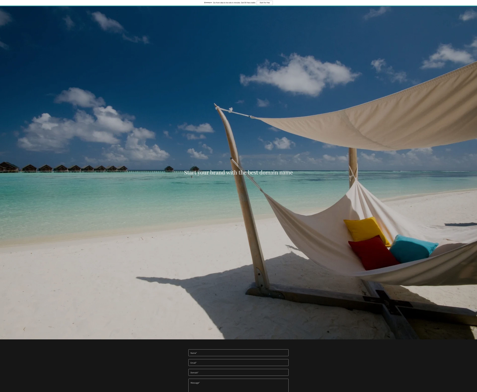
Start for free (265, 3)
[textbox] (238, 352)
